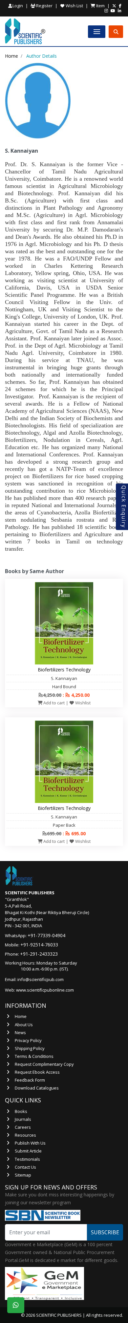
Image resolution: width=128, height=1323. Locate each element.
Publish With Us (30, 1143)
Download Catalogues (37, 1088)
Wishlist (82, 703)
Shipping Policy (30, 1048)
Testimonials (27, 1159)
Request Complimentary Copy (44, 1064)
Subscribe (105, 1232)
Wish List (74, 6)
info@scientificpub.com (40, 979)
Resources (25, 1135)
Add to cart (53, 703)
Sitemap (23, 1175)
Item (100, 6)
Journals (23, 1119)
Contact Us (25, 1167)
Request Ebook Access (37, 1072)
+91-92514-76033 (39, 944)
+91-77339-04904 (46, 935)
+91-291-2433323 (39, 954)
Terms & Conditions (34, 1056)
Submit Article (28, 1151)
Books (21, 1111)
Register (44, 6)
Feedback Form (30, 1080)
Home (11, 56)
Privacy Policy (28, 1040)
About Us (24, 1025)
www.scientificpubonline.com (45, 990)
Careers (23, 1127)
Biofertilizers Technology (64, 669)
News (20, 1032)
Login (17, 5)
